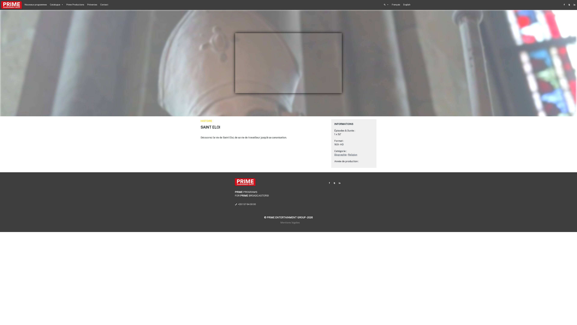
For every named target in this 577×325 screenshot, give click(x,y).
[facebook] (564, 4)
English (406, 4)
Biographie (340, 154)
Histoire (206, 121)
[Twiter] (569, 4)
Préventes (92, 4)
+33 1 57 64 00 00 (247, 204)
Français (396, 4)
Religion (352, 154)
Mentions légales (290, 222)
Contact (104, 4)
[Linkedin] (574, 4)
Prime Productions (75, 4)
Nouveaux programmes (35, 4)
